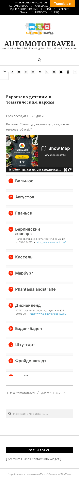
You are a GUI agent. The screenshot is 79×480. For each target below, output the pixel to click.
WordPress (65, 474)
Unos (42, 474)
